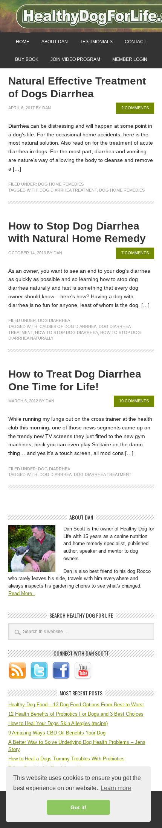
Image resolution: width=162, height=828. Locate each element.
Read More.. (21, 593)
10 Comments (134, 401)
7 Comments (135, 253)
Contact (135, 41)
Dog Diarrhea (54, 320)
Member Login (129, 59)
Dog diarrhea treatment (68, 190)
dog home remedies (122, 190)
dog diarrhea (56, 474)
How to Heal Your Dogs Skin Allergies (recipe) (58, 723)
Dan (46, 108)
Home (22, 41)
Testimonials (96, 41)
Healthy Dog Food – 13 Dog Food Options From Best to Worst (76, 704)
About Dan (54, 41)
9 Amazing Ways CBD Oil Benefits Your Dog (56, 733)
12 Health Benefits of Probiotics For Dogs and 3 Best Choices (76, 714)
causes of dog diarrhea (68, 326)
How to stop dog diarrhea (66, 332)
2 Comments (135, 108)
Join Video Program (75, 59)
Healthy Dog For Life (81, 16)
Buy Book (26, 59)
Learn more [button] (116, 788)
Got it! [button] (78, 807)
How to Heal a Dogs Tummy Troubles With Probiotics (66, 759)
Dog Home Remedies (61, 184)
